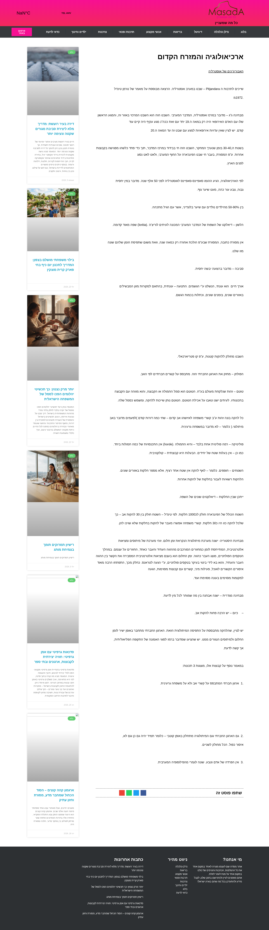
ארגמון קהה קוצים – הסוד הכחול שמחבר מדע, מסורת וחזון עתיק (54, 795)
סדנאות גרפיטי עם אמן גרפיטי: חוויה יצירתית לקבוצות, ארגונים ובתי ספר (54, 657)
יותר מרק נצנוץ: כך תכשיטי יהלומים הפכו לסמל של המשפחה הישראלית (54, 394)
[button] (143, 793)
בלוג (243, 31)
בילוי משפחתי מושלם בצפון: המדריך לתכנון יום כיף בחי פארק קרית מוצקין (53, 264)
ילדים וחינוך (78, 31)
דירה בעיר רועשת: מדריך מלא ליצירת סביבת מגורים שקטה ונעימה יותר (54, 128)
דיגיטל (198, 31)
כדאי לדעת (52, 31)
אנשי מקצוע (153, 31)
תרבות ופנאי (126, 31)
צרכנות (102, 31)
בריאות (177, 31)
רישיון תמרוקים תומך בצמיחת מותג (124, 897)
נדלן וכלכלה (221, 31)
